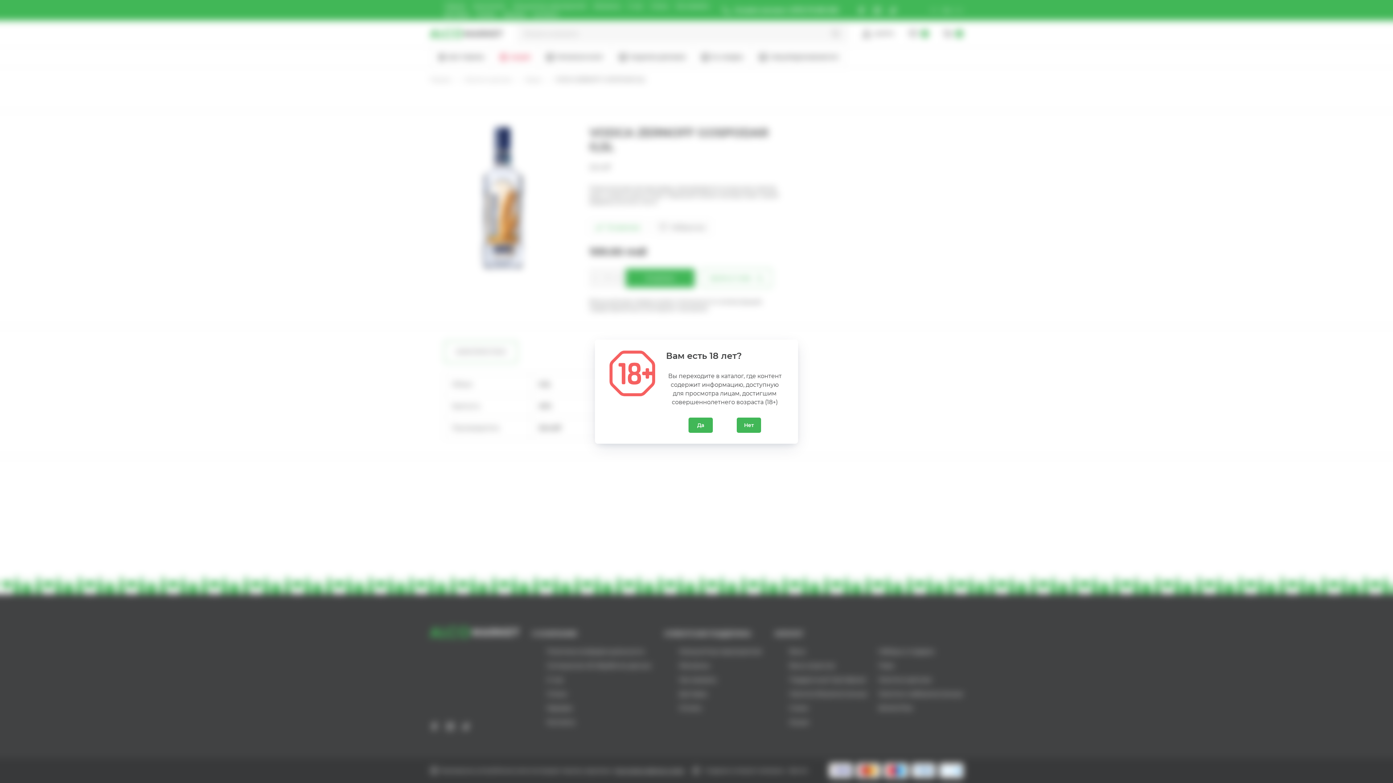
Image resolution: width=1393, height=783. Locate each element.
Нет (749, 425)
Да (700, 425)
